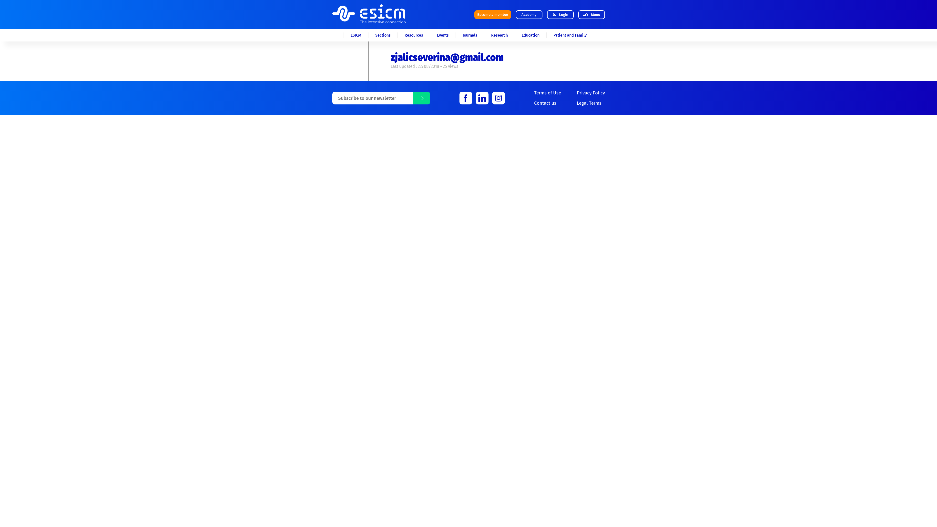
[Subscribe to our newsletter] (421, 98)
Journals (470, 35)
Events (443, 35)
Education (531, 35)
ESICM (356, 35)
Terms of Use (547, 93)
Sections (383, 35)
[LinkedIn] (482, 98)
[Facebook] (465, 98)
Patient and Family (570, 35)
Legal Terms (589, 103)
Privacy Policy (591, 93)
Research (499, 35)
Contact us (545, 103)
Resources (414, 35)
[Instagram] (498, 98)
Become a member (492, 14)
